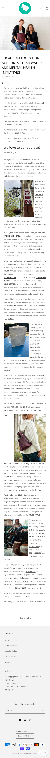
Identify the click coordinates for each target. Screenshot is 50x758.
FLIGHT (32, 543)
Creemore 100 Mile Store (16, 133)
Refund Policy (10, 662)
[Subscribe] (42, 710)
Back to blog (26, 618)
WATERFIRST (31, 571)
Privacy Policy (10, 657)
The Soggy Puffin (21, 753)
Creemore (26, 159)
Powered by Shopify (31, 753)
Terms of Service (11, 645)
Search (7, 640)
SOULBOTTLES (10, 277)
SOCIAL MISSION (20, 588)
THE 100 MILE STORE (40, 194)
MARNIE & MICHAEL (12, 236)
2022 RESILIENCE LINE (16, 407)
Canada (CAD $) (23, 736)
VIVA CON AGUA (23, 581)
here (20, 124)
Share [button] (7, 83)
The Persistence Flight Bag (30, 410)
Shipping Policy (11, 651)
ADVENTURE (34, 546)
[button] (3, 8)
